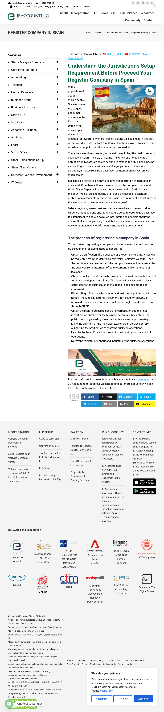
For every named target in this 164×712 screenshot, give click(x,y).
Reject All (123, 698)
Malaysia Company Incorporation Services (18, 442)
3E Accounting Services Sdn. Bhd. (46, 690)
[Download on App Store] (144, 482)
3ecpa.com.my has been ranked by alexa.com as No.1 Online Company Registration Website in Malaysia (112, 448)
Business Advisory (23, 107)
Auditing (16, 137)
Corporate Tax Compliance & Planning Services (79, 476)
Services (15, 55)
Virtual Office (19, 152)
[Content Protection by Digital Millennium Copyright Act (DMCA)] (22, 708)
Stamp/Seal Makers (23, 167)
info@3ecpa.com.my (22, 3)
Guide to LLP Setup (49, 438)
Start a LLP (18, 115)
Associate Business (24, 130)
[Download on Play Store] (144, 491)
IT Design (17, 182)
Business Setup (21, 99)
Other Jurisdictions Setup (27, 160)
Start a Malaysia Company (27, 62)
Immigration (19, 122)
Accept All (143, 698)
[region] (122, 687)
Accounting (18, 77)
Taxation (16, 84)
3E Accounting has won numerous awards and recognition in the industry (111, 473)
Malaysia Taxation (79, 438)
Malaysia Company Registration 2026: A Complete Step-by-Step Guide (18, 475)
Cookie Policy (107, 690)
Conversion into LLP (50, 445)
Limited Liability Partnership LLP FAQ (50, 477)
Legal (14, 145)
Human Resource (22, 92)
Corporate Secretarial (24, 69)
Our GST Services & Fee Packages (80, 463)
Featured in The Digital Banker (147, 589)
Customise (101, 698)
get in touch (143, 379)
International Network (17, 559)
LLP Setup (44, 468)
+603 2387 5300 (46, 3)
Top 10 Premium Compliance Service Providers (121, 556)
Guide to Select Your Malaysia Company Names (19, 457)
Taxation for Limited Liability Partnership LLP (49, 457)
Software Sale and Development (31, 175)
